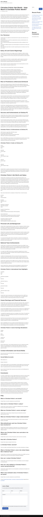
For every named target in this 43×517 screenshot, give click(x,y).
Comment (4, 494)
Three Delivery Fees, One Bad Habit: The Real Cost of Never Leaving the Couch (36, 18)
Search (33, 7)
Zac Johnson (2, 480)
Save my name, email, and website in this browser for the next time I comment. (14, 506)
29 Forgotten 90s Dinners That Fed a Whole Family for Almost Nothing (36, 28)
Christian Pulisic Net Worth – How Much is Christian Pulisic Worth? (13, 479)
